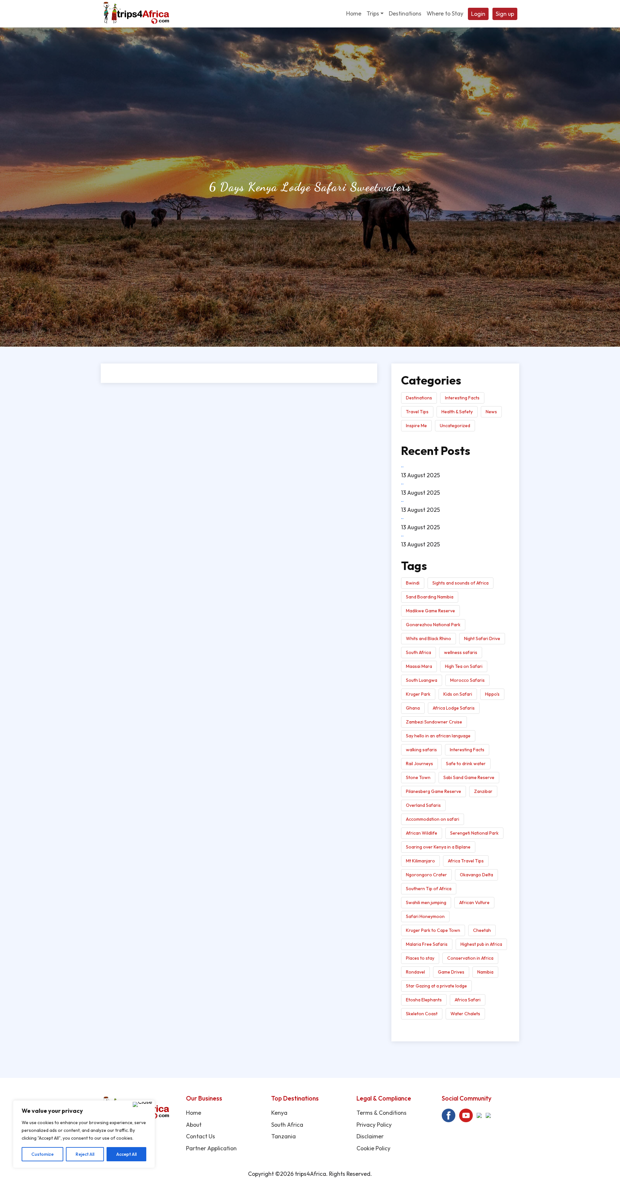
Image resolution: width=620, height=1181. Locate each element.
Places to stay (420, 958)
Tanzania (283, 1136)
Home (193, 1112)
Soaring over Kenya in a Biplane (438, 847)
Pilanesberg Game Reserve (433, 791)
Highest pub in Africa (481, 944)
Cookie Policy (373, 1148)
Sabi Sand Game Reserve (468, 777)
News (491, 412)
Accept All (126, 1154)
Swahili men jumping (426, 902)
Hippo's (492, 694)
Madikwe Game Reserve (430, 611)
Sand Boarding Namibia (429, 597)
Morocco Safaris (467, 680)
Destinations (419, 398)
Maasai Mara (419, 666)
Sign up (505, 13)
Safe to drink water (466, 763)
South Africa (418, 652)
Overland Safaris (423, 805)
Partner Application (211, 1148)
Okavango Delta (476, 875)
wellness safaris (460, 652)
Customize (42, 1154)
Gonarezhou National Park (433, 624)
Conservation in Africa (470, 958)
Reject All (85, 1154)
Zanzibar (483, 791)
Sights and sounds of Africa (460, 583)
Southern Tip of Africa (428, 888)
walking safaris (421, 750)
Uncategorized (455, 425)
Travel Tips (417, 412)
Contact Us (200, 1136)
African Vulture (474, 902)
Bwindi (412, 583)
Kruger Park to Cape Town (433, 930)
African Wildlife (421, 833)
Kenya (279, 1112)
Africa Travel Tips (466, 861)
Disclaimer (370, 1136)
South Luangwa (421, 680)
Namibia (485, 972)
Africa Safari (467, 1000)
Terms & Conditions (381, 1112)
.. (402, 465)
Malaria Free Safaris (427, 944)
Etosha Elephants (424, 1000)
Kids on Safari (457, 694)
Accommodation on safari (432, 819)
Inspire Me (416, 425)
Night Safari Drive (482, 638)
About (194, 1124)
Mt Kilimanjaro (420, 861)
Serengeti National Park (474, 833)
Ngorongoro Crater (426, 875)
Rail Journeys (419, 763)
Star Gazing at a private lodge (436, 986)
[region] (84, 1134)
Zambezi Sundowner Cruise (434, 722)
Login (478, 13)
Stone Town (418, 777)
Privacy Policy (374, 1124)
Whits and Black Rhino (428, 638)
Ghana (413, 708)
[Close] (142, 1104)
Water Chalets (465, 1014)
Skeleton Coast (422, 1014)
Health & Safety (457, 412)
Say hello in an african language (438, 736)
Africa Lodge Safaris (454, 708)
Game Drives (451, 972)
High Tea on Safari (463, 666)
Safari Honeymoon (425, 916)
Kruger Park (418, 694)
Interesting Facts (462, 398)
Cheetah (482, 930)
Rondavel (415, 972)
